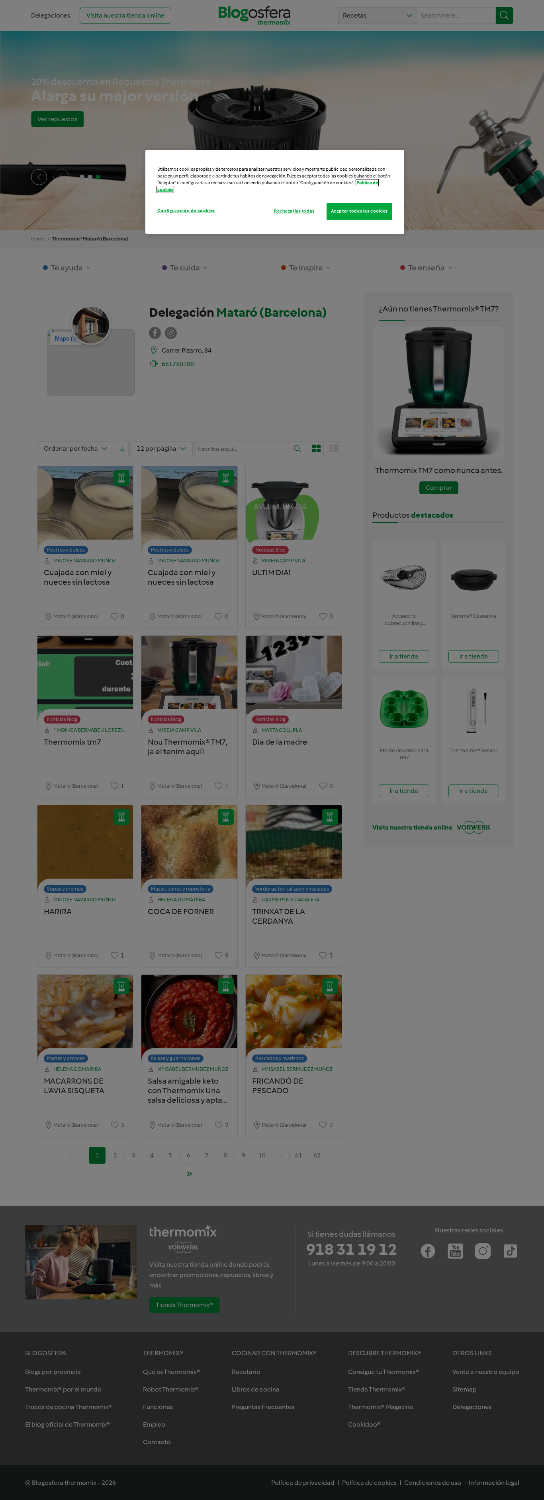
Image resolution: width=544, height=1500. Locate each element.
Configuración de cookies (186, 210)
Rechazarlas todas (294, 211)
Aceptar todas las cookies (359, 211)
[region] (274, 192)
